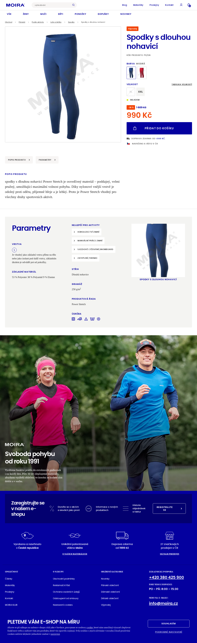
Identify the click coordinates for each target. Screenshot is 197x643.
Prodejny (154, 5)
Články (8, 578)
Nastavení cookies (63, 604)
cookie (89, 627)
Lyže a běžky (56, 22)
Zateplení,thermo (87, 258)
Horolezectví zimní (88, 232)
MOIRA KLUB (11, 604)
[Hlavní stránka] (15, 5)
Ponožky (80, 14)
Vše (9, 14)
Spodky (71, 22)
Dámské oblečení (110, 591)
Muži (43, 14)
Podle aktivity (38, 22)
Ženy (26, 14)
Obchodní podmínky (64, 578)
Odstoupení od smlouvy (65, 598)
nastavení (55, 633)
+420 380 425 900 (166, 577)
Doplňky (103, 14)
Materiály (138, 5)
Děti (60, 14)
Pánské (22, 22)
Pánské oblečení (110, 585)
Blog (124, 5)
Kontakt (169, 5)
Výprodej (106, 604)
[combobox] (52, 5)
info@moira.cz (163, 603)
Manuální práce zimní (90, 240)
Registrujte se (165, 509)
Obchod (8, 22)
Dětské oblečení (109, 598)
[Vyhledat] (74, 5)
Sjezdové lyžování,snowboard (95, 249)
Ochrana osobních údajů (66, 591)
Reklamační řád (61, 585)
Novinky (125, 14)
